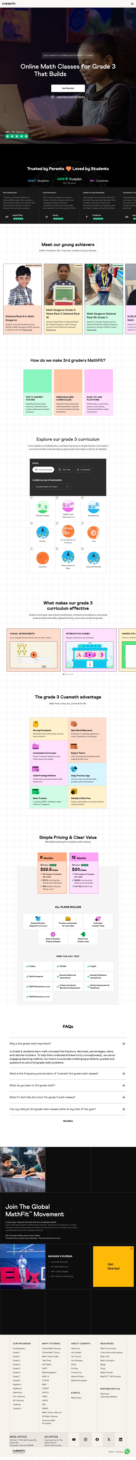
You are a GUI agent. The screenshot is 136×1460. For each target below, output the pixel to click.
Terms (111, 1452)
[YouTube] (74, 1439)
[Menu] (132, 3)
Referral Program (79, 1380)
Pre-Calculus (19, 1396)
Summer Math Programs (48, 1422)
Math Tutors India (50, 1356)
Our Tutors (76, 1356)
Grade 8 (16, 1380)
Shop (102, 1368)
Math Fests (76, 1397)
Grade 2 (16, 1356)
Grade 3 (16, 1360)
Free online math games (111, 1352)
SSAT (44, 1368)
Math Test (105, 1356)
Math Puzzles (106, 1372)
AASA (45, 1400)
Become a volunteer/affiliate (108, 1395)
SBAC (45, 1396)
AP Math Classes (50, 1416)
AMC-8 (45, 1376)
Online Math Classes (51, 1348)
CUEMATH (8, 3)
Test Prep (46, 1360)
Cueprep (17, 1404)
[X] (109, 1439)
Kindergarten (19, 1348)
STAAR (45, 1380)
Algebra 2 (17, 1388)
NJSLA (45, 1392)
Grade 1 (16, 1352)
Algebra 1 (17, 1384)
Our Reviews (77, 1360)
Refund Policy (77, 1376)
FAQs (73, 1364)
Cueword (17, 1408)
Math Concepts (107, 1360)
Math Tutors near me (51, 1412)
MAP (44, 1384)
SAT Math (46, 1364)
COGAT (45, 1388)
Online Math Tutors (51, 1352)
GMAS (45, 1408)
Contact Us (76, 1372)
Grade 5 (16, 1368)
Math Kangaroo (49, 1372)
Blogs (103, 1364)
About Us (75, 1348)
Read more (27, 330)
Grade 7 (16, 1376)
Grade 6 (16, 1372)
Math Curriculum (108, 1348)
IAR (43, 1404)
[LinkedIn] (120, 1439)
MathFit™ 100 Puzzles (110, 1376)
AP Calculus (18, 1400)
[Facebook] (97, 1439)
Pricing (74, 1368)
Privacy (120, 1452)
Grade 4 (16, 1364)
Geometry (17, 1392)
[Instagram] (85, 1439)
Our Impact (76, 1352)
